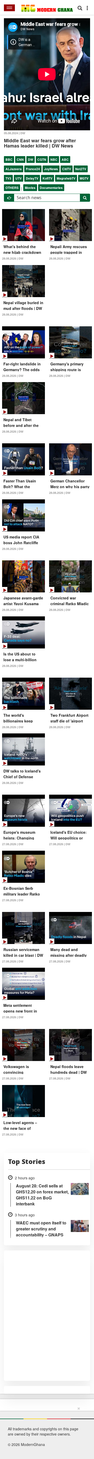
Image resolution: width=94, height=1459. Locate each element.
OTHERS (12, 187)
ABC (65, 159)
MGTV (84, 178)
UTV (18, 178)
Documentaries (51, 187)
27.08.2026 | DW (12, 844)
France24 (33, 169)
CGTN (41, 159)
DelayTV (32, 178)
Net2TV (80, 169)
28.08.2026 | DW (12, 258)
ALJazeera (13, 169)
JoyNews (51, 169)
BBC (9, 159)
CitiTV (66, 169)
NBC (53, 159)
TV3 (8, 178)
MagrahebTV (66, 178)
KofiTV (47, 178)
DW (30, 159)
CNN (20, 159)
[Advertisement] (45, 1432)
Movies (30, 187)
